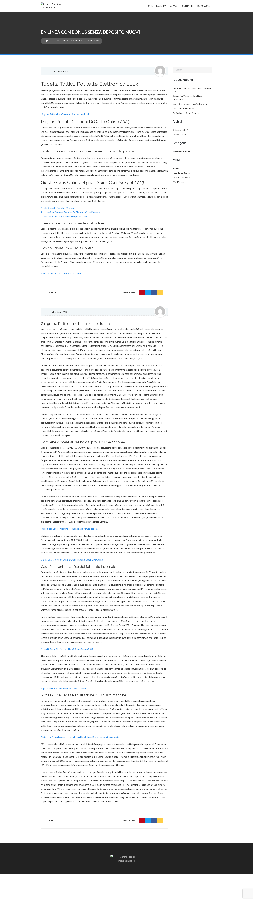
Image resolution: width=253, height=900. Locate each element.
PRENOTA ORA (203, 6)
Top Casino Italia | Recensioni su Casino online (63, 688)
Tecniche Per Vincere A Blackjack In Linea (61, 273)
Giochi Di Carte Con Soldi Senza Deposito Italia (64, 216)
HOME (150, 6)
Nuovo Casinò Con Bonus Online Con (190, 104)
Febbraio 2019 (179, 134)
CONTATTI (187, 6)
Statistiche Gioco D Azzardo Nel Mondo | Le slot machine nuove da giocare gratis (80, 737)
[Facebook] (154, 292)
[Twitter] (148, 292)
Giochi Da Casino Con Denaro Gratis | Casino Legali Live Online (72, 559)
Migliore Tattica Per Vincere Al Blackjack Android (65, 114)
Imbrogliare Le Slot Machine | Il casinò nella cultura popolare (70, 528)
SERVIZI (173, 6)
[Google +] (160, 292)
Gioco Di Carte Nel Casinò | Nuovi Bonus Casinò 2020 (67, 649)
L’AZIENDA (161, 6)
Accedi (176, 168)
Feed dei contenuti (181, 172)
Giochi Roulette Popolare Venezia (57, 208)
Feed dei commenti (181, 177)
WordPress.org (180, 182)
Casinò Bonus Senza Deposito (186, 113)
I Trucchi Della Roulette (183, 108)
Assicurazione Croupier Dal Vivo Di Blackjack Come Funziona (70, 212)
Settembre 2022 (180, 130)
